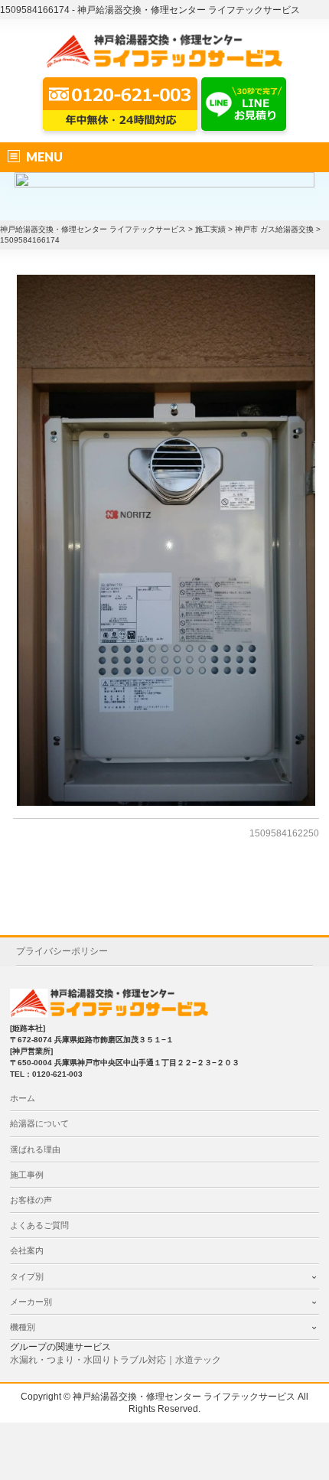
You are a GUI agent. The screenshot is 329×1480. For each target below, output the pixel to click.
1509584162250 (284, 833)
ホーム (22, 1098)
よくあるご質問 (39, 1225)
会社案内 (27, 1250)
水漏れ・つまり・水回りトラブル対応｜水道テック (115, 1359)
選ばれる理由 (35, 1149)
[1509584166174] (166, 540)
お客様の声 (31, 1200)
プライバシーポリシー (62, 951)
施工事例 (27, 1174)
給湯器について (39, 1123)
